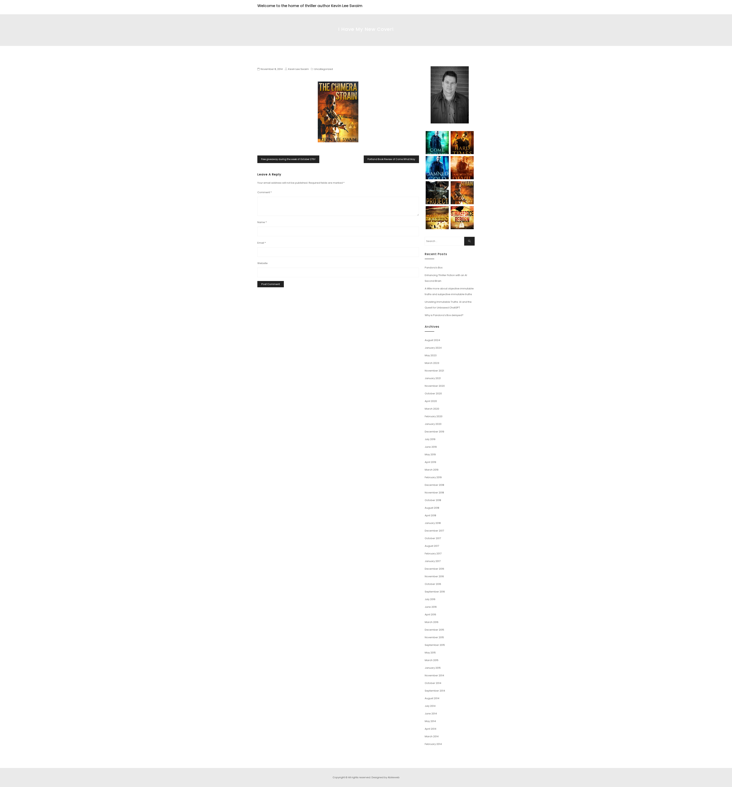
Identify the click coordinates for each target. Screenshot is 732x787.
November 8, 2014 (272, 69)
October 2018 (433, 500)
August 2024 (432, 340)
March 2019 (431, 470)
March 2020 (432, 409)
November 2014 (434, 675)
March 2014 (432, 736)
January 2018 (433, 523)
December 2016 (434, 569)
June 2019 (431, 447)
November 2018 (434, 492)
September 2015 (435, 645)
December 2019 (434, 431)
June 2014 (431, 713)
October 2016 (433, 584)
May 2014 (430, 721)
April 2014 (430, 729)
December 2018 (434, 485)
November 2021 (434, 370)
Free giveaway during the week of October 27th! (288, 159)
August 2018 (432, 508)
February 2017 (433, 553)
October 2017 (433, 538)
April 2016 (430, 614)
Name (262, 222)
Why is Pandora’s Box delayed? (444, 315)
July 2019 (430, 439)
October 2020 (433, 393)
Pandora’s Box (433, 267)
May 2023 (431, 355)
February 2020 (433, 416)
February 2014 (433, 744)
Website (262, 263)
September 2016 (435, 591)
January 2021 (433, 378)
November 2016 (434, 576)
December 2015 (434, 630)
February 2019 (433, 477)
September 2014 (435, 691)
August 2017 (432, 546)
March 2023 (432, 363)
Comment (264, 192)
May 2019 (430, 454)
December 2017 (434, 530)
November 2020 (435, 386)
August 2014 (432, 698)
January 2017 (433, 561)
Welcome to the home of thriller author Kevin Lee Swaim (309, 5)
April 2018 (430, 515)
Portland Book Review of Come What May (391, 159)
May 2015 (430, 652)
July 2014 (430, 706)
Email (261, 243)
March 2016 (431, 622)
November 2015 (434, 637)
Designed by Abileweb (386, 777)
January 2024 (433, 348)
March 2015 (431, 660)
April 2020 (431, 401)
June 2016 (431, 607)
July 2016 (430, 599)
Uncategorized (323, 69)
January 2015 (433, 668)
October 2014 (433, 683)
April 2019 (430, 462)
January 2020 (433, 424)
